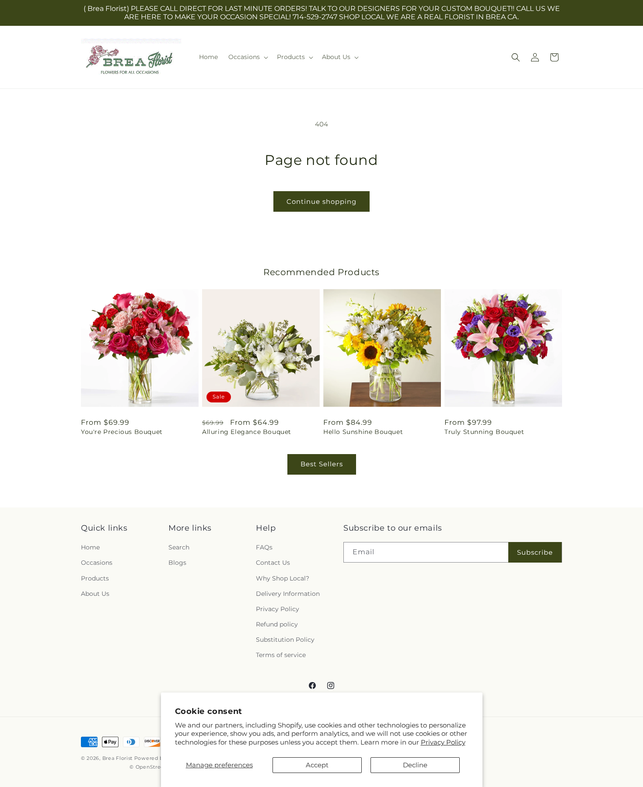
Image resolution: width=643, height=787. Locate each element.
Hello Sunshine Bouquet (363, 432)
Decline (415, 765)
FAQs (264, 547)
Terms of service (281, 655)
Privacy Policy (443, 742)
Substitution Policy (285, 640)
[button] (247, 57)
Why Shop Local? (282, 578)
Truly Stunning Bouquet (484, 432)
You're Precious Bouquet (122, 432)
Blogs (177, 563)
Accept (317, 765)
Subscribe (535, 552)
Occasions (96, 563)
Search (178, 547)
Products (95, 578)
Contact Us (273, 563)
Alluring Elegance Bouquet (246, 432)
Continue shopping (321, 201)
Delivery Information (288, 594)
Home (90, 547)
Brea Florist (117, 758)
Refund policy (277, 624)
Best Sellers (322, 464)
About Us (95, 594)
